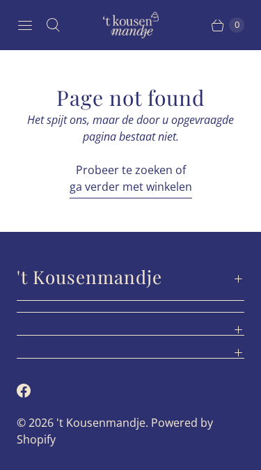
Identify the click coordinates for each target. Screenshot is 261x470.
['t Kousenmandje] (131, 25)
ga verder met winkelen (131, 186)
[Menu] (25, 25)
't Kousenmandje (100, 422)
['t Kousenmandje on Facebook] (32, 390)
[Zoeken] (53, 25)
